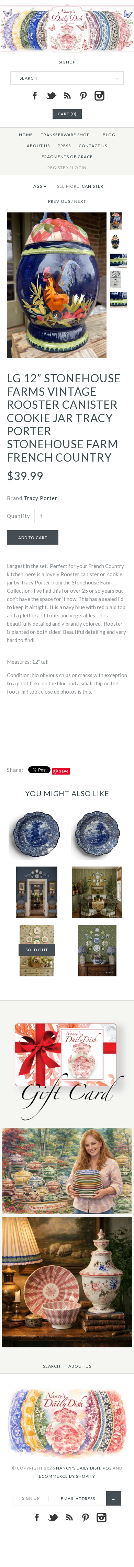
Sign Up (31, 1498)
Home (26, 134)
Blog (109, 134)
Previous (59, 201)
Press (64, 145)
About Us (38, 145)
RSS (67, 95)
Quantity (18, 516)
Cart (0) (67, 113)
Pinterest (83, 95)
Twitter (50, 95)
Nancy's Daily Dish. (79, 1468)
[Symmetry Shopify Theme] (67, 1123)
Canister (92, 186)
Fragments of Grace (67, 156)
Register (57, 167)
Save (64, 771)
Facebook (34, 95)
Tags (39, 186)
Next (80, 201)
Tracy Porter (40, 498)
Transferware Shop (67, 134)
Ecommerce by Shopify (67, 1476)
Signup (67, 62)
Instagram (99, 95)
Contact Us (93, 145)
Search (51, 1366)
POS (107, 1468)
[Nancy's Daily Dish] (67, 4)
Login (79, 167)
